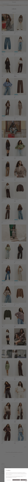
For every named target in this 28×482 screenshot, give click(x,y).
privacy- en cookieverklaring (9, 477)
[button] (26, 480)
